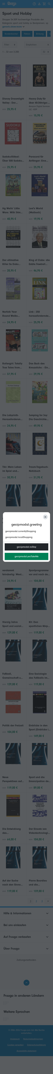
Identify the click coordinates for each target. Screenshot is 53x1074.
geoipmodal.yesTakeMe (27, 556)
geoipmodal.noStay (26, 547)
